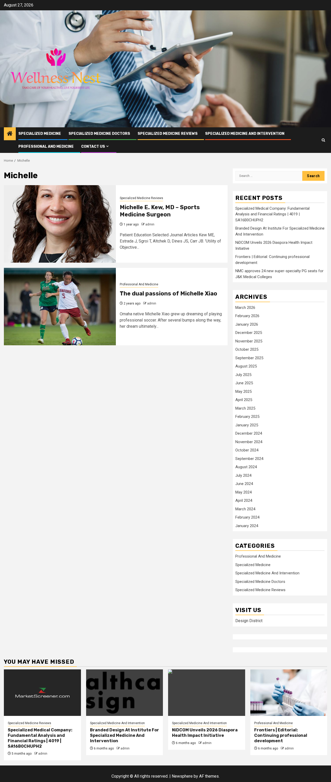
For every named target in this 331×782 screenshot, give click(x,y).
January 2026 (246, 324)
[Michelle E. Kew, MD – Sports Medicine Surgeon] (60, 224)
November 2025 (248, 341)
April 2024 (243, 500)
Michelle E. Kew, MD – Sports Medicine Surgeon (160, 211)
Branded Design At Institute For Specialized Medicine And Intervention (124, 735)
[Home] (10, 134)
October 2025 (246, 349)
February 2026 (247, 316)
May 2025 (243, 391)
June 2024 (244, 483)
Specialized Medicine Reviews (168, 133)
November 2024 (248, 442)
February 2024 (247, 517)
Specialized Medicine (39, 133)
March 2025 (245, 408)
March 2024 (245, 509)
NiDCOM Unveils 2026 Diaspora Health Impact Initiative (205, 733)
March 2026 (245, 307)
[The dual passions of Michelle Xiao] (60, 306)
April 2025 (243, 399)
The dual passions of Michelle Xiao (168, 293)
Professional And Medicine (46, 146)
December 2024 (248, 433)
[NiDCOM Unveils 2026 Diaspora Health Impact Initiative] (206, 692)
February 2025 (247, 416)
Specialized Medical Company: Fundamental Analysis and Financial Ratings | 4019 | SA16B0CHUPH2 (272, 214)
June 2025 (244, 383)
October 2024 (246, 450)
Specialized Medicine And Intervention (244, 133)
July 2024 (243, 475)
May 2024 (243, 492)
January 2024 (246, 525)
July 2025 (243, 374)
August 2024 (246, 467)
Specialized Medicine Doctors (99, 133)
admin (149, 224)
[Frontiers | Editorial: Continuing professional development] (288, 692)
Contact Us (93, 146)
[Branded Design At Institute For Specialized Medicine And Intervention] (124, 692)
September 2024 (249, 458)
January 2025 (246, 425)
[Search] (323, 140)
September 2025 (249, 358)
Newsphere (182, 776)
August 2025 (246, 366)
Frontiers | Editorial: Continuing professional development (280, 735)
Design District (248, 620)
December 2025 (248, 332)
